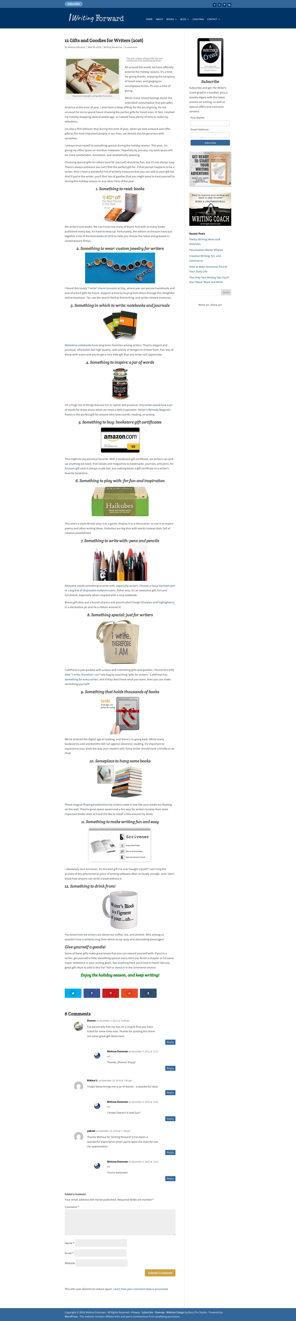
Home (149, 19)
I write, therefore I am (85, 674)
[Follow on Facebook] (214, 5)
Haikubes (110, 528)
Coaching (198, 19)
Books (170, 19)
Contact (212, 19)
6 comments (131, 47)
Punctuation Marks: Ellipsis (206, 250)
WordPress (71, 1316)
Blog (183, 19)
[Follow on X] (219, 5)
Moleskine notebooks (78, 345)
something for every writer (81, 679)
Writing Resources (113, 47)
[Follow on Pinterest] (224, 5)
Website (70, 1263)
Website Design (175, 1312)
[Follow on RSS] (229, 5)
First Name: (198, 117)
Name (69, 1243)
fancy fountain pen (163, 585)
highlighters (165, 602)
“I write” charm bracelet (102, 288)
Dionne (91, 1020)
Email (69, 1253)
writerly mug (92, 939)
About (159, 19)
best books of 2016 (102, 236)
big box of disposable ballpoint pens (92, 590)
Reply (170, 1042)
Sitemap (159, 1312)
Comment (72, 1207)
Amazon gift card (75, 468)
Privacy (135, 1312)
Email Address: (200, 129)
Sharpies (146, 602)
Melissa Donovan (76, 47)
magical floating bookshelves (91, 804)
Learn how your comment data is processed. (141, 1289)
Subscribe (74, 4)
